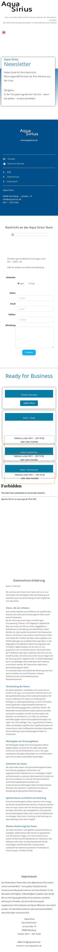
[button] (3, 32)
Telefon (11, 314)
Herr (21, 283)
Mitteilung (10, 325)
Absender (10, 277)
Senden (29, 352)
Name (12, 293)
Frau (32, 283)
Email (12, 303)
